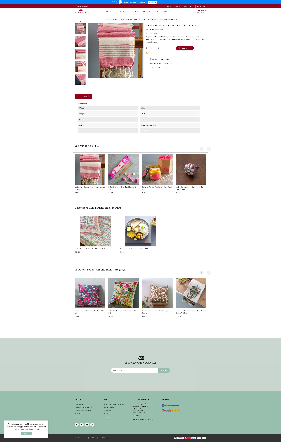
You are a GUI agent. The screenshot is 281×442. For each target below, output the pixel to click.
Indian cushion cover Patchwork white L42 (123, 312)
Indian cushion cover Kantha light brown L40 (155, 312)
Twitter (82, 425)
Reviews (165, 399)
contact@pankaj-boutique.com (143, 419)
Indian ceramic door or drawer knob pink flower (190, 188)
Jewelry (147, 12)
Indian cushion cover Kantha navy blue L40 (89, 312)
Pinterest (92, 425)
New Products (108, 414)
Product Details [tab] (83, 96)
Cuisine (110, 12)
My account (107, 417)
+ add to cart (88, 168)
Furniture (123, 12)
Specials (165, 12)
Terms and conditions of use (84, 407)
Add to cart (184, 48)
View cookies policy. (32, 429)
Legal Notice (79, 404)
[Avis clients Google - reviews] (170, 410)
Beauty (135, 12)
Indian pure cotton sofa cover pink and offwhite (90, 188)
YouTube (87, 425)
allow (26, 433)
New (156, 12)
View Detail (92, 168)
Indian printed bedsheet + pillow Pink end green (93, 249)
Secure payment (109, 407)
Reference (150, 33)
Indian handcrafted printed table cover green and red (191, 312)
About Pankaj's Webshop (83, 410)
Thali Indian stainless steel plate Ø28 (134, 249)
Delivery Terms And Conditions (114, 404)
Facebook (77, 425)
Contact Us (78, 414)
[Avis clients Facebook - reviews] (170, 405)
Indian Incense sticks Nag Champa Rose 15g (123, 188)
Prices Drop (108, 410)
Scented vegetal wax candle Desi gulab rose (157, 188)
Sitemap (77, 417)
